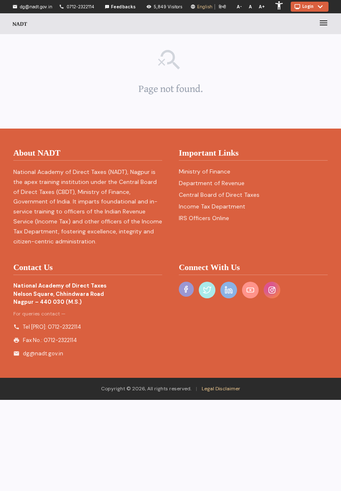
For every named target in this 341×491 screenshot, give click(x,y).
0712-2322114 (64, 326)
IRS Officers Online (204, 218)
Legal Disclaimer (220, 388)
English (205, 6)
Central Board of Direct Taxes (219, 194)
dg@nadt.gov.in (43, 353)
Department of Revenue (212, 183)
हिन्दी (222, 6)
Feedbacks (120, 6)
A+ (262, 6)
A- (239, 6)
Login (309, 7)
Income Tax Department (212, 206)
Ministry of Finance (204, 171)
